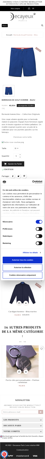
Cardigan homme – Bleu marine (22, 311)
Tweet (18, 176)
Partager (12, 176)
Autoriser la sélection (22, 267)
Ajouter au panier (13, 164)
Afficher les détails (30, 253)
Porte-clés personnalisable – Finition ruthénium (22, 381)
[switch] (39, 229)
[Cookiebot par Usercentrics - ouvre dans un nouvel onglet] (32, 181)
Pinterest (24, 176)
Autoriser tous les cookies (22, 260)
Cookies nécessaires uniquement (22, 275)
